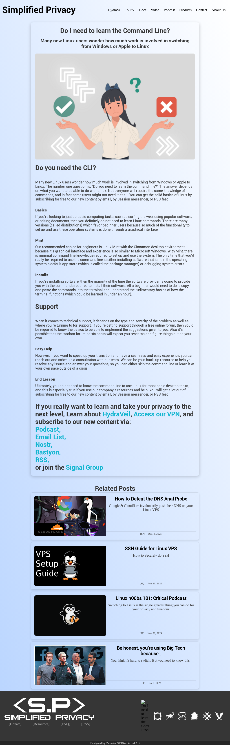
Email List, (50, 437)
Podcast (169, 10)
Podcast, (48, 429)
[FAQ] (65, 724)
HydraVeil (115, 10)
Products (185, 10)
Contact (201, 10)
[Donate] (15, 724)
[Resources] (41, 724)
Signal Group (84, 467)
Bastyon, (48, 452)
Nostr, (43, 444)
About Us (219, 10)
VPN (130, 10)
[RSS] (85, 724)
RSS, (42, 460)
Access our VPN (157, 414)
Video (155, 10)
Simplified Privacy (38, 10)
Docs (142, 10)
